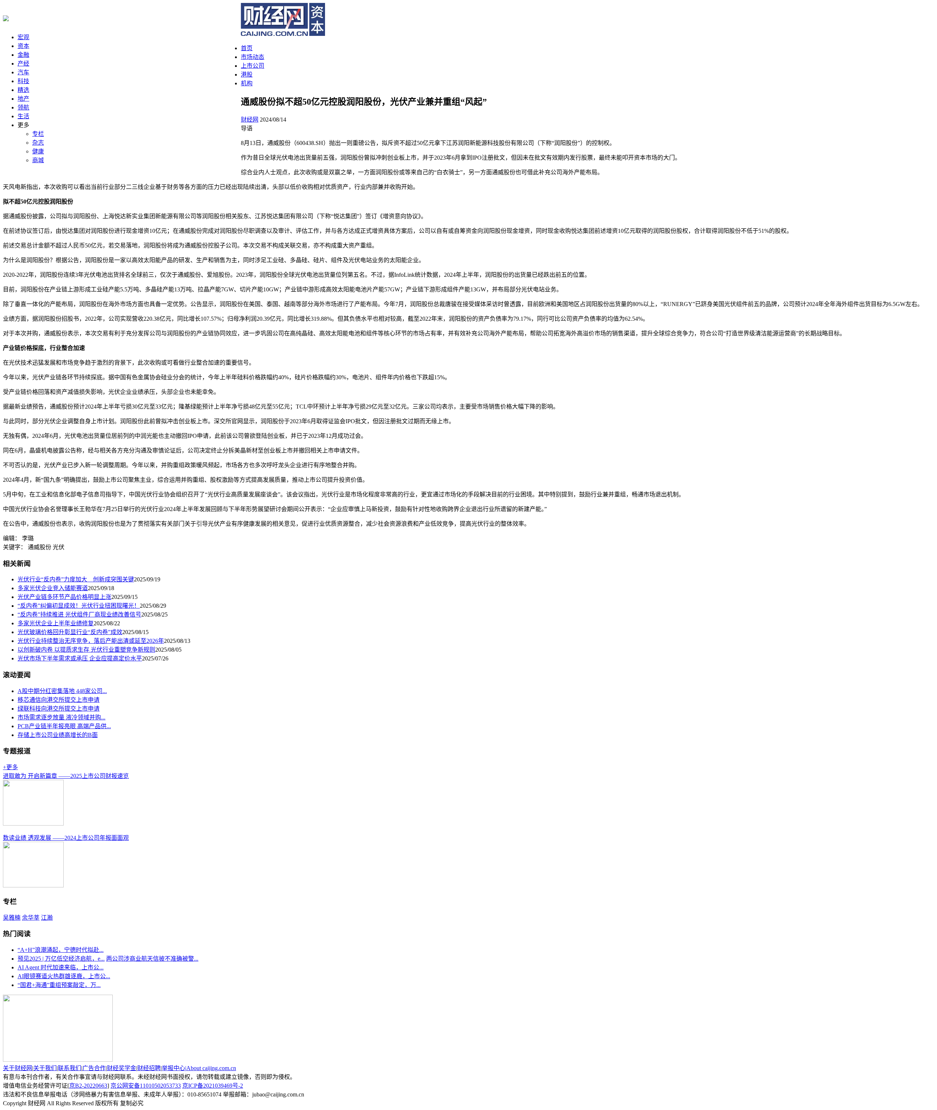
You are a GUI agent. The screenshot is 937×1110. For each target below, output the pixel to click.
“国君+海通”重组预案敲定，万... (59, 985)
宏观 (23, 37)
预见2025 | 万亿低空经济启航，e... (61, 959)
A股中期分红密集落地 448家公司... (62, 691)
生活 (23, 116)
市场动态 (252, 57)
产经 (23, 63)
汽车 (23, 72)
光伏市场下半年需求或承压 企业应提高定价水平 (80, 658)
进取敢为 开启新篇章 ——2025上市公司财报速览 (66, 776)
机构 (247, 83)
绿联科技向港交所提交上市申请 (59, 708)
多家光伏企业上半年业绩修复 (56, 623)
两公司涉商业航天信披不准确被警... (152, 959)
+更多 (10, 767)
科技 (23, 81)
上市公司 (252, 66)
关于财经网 (17, 1068)
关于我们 (45, 1068)
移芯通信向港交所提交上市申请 (59, 700)
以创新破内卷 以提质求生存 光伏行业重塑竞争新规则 (86, 650)
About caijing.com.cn (211, 1068)
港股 (247, 74)
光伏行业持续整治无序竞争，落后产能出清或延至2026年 (91, 641)
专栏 (38, 134)
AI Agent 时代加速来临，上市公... (61, 967)
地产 (23, 99)
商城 (38, 160)
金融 (23, 55)
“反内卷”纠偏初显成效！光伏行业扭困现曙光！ (79, 606)
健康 (38, 151)
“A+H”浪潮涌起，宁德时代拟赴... (61, 950)
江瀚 (47, 918)
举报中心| (174, 1068)
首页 (247, 48)
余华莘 (31, 918)
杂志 (38, 142)
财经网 (249, 119)
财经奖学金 (121, 1068)
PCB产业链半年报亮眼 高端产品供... (64, 726)
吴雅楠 (11, 918)
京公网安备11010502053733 (146, 1086)
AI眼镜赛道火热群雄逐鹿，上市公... (64, 976)
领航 (23, 107)
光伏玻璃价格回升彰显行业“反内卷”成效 (70, 632)
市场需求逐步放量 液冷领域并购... (61, 717)
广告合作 (94, 1068)
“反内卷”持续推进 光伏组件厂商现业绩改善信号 (79, 614)
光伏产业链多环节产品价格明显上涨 (64, 597)
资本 (23, 46)
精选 (23, 90)
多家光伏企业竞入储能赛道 (53, 588)
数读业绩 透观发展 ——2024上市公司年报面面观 (66, 838)
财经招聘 (149, 1068)
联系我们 (69, 1068)
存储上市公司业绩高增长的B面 (58, 735)
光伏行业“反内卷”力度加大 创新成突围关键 (76, 579)
